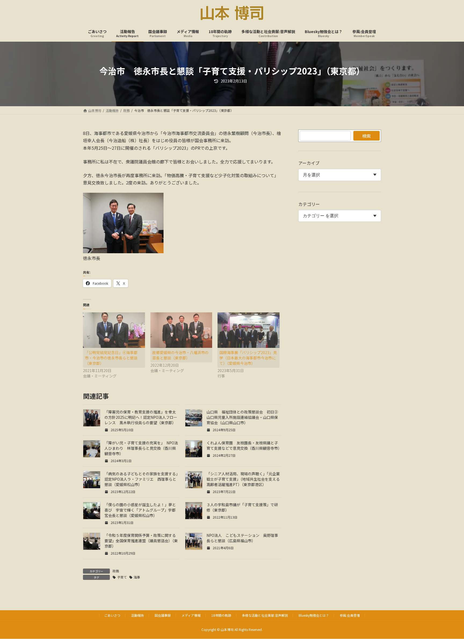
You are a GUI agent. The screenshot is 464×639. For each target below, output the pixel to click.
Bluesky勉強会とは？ (314, 615)
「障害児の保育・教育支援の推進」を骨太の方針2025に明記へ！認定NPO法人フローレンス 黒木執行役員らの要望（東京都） (140, 417)
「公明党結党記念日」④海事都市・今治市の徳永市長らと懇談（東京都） (111, 358)
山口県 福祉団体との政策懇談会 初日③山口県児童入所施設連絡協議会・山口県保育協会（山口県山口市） (242, 417)
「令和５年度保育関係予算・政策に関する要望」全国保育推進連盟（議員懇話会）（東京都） (141, 541)
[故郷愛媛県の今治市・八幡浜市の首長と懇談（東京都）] (181, 330)
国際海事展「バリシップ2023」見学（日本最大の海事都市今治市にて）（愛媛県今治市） (248, 358)
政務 (116, 571)
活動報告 (137, 615)
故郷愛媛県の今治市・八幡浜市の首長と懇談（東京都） (180, 355)
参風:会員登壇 (350, 615)
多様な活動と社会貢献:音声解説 (265, 615)
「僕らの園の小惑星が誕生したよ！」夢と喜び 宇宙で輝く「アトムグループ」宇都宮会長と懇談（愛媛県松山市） (140, 510)
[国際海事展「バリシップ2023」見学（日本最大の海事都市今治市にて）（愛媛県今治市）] (249, 330)
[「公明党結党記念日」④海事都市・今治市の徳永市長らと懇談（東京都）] (114, 330)
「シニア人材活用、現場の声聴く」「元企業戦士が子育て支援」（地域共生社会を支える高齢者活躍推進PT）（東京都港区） (243, 479)
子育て (122, 577)
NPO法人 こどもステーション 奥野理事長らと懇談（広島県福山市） (242, 538)
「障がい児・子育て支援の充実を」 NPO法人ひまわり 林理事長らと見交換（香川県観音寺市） (141, 448)
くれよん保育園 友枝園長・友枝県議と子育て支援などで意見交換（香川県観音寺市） (244, 445)
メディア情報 (191, 615)
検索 (366, 136)
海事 (137, 577)
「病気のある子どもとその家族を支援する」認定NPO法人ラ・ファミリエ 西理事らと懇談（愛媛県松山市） (141, 479)
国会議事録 (163, 615)
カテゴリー (309, 204)
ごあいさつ (112, 615)
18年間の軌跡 (221, 615)
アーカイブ (309, 163)
